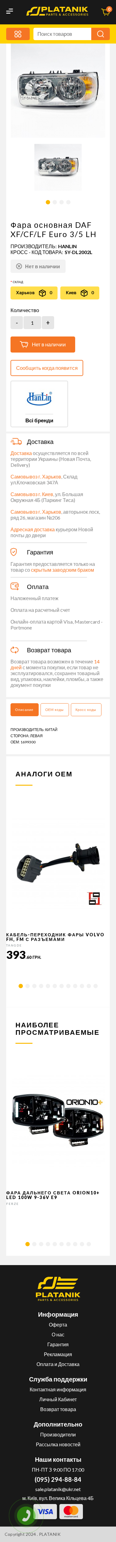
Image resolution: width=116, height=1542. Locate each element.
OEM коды (54, 710)
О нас (58, 1334)
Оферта (58, 1324)
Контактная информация (58, 1389)
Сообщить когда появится (47, 368)
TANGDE (14, 945)
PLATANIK (50, 1534)
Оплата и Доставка (58, 1364)
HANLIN (67, 246)
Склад (18, 282)
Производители (58, 1434)
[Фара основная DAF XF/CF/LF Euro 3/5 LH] (58, 167)
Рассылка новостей (58, 1444)
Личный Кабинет (58, 1399)
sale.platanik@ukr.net (58, 1489)
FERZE (12, 1204)
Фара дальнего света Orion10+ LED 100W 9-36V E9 (53, 1195)
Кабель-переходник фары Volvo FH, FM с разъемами (55, 937)
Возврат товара (58, 1409)
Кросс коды (85, 710)
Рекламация (58, 1354)
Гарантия (58, 1344)
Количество (25, 310)
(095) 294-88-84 (58, 1479)
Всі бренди (39, 420)
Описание (24, 710)
